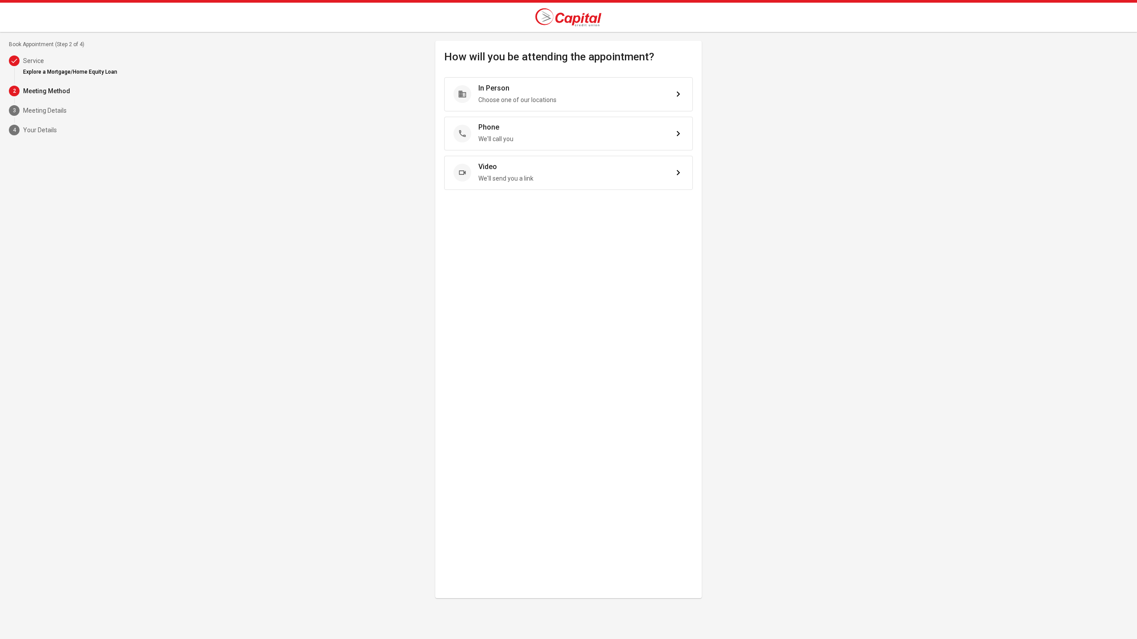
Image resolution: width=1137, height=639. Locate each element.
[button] (568, 94)
